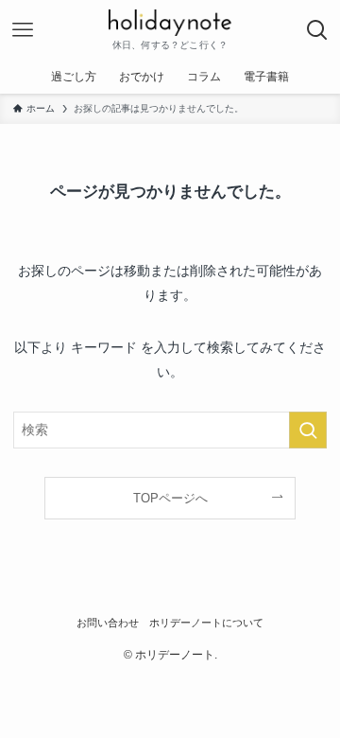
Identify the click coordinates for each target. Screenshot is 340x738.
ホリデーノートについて (206, 622)
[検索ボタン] (317, 30)
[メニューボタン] (22, 30)
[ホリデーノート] (170, 22)
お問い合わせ (107, 622)
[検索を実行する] (308, 430)
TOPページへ (170, 498)
